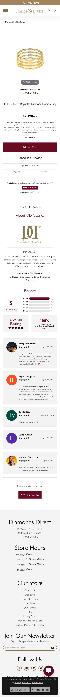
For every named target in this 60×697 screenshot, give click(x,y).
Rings (21, 276)
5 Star (25, 298)
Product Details (30, 206)
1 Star (25, 311)
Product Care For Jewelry (30, 620)
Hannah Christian (28, 457)
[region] (30, 59)
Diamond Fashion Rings (15, 22)
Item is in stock (30, 187)
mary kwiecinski (27, 343)
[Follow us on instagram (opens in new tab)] (26, 668)
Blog (30, 611)
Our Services (30, 607)
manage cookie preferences (28, 682)
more (31, 137)
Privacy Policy (30, 616)
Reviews (30, 290)
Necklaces (13, 276)
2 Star (25, 308)
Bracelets (30, 279)
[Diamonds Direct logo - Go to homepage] (30, 10)
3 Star (25, 304)
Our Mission (30, 603)
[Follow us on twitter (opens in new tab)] (40, 668)
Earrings (44, 276)
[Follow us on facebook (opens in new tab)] (19, 668)
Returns (43, 172)
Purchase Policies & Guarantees (30, 624)
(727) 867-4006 (30, 93)
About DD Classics (30, 215)
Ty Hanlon (24, 411)
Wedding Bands (32, 276)
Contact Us (30, 590)
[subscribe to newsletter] (53, 647)
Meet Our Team (30, 599)
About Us (30, 594)
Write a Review (30, 495)
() (52, 298)
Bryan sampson (27, 376)
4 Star (25, 301)
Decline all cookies (20, 690)
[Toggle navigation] (5, 10)
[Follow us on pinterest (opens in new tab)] (33, 668)
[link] (30, 2)
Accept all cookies (40, 690)
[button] (49, 11)
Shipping (16, 172)
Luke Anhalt (25, 434)
